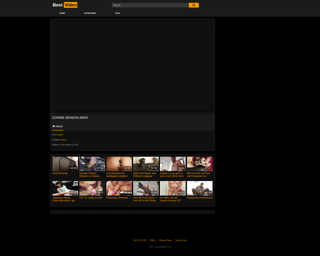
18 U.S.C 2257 (139, 240)
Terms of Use (181, 240)
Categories (90, 13)
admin (60, 135)
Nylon (63, 140)
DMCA (153, 240)
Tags (117, 13)
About (58, 126)
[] (194, 5)
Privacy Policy (165, 240)
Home (62, 13)
